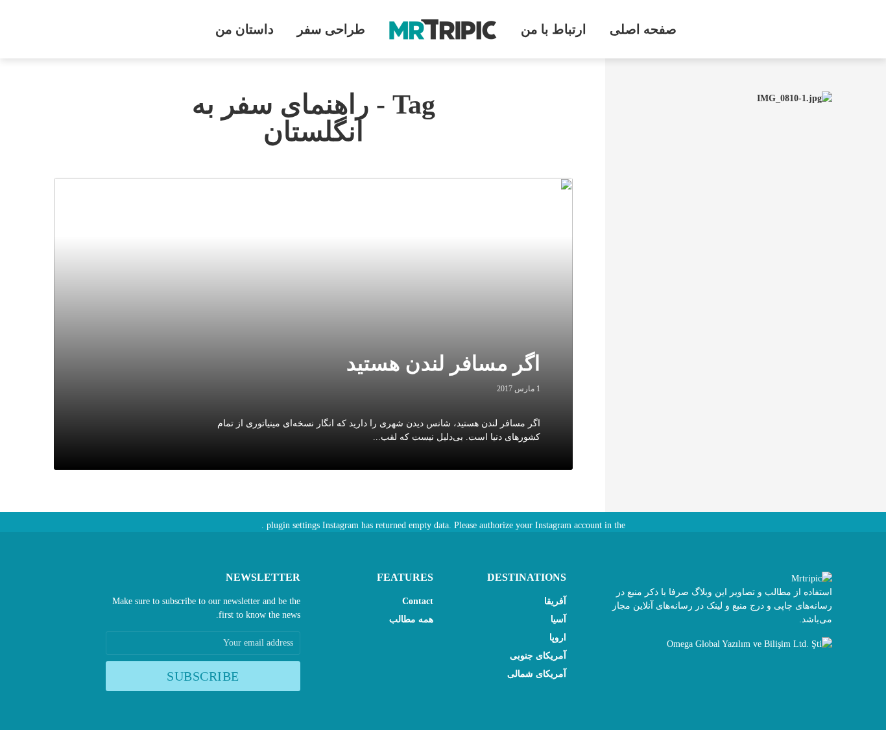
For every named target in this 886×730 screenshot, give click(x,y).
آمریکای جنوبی (538, 656)
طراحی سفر (331, 29)
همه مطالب (411, 619)
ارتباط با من (553, 29)
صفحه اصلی (643, 29)
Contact (417, 601)
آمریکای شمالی (536, 674)
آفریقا (555, 601)
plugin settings (292, 525)
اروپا (557, 637)
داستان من (244, 29)
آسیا (558, 619)
